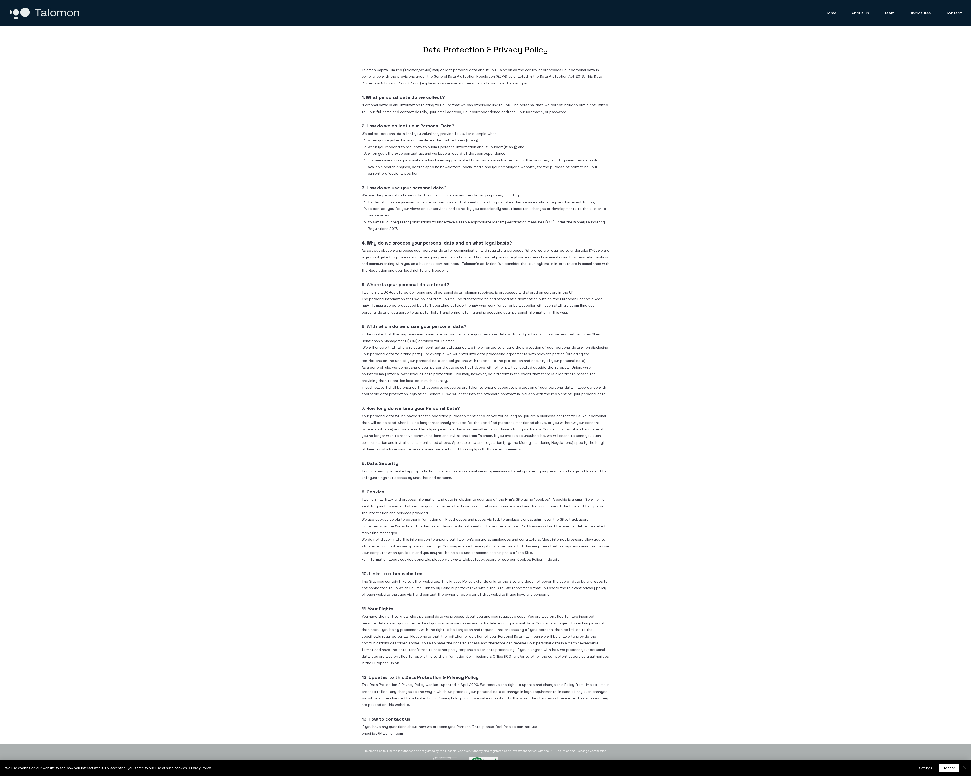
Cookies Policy (529, 559)
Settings (925, 767)
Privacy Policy (200, 767)
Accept (949, 767)
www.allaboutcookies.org (475, 559)
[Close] (965, 768)
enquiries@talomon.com (382, 733)
